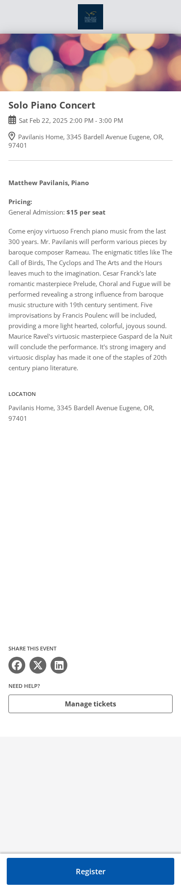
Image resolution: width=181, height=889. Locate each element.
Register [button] (91, 871)
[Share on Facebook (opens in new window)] (16, 665)
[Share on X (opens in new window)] (37, 665)
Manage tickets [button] (90, 704)
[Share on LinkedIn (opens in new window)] (59, 665)
